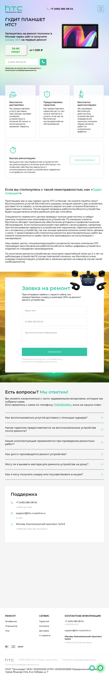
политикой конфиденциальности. (21, 70)
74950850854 (63, 404)
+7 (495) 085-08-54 (74, 621)
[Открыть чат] (92, 668)
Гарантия (44, 621)
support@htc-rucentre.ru (78, 630)
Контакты (44, 626)
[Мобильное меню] (101, 9)
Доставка (44, 631)
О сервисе (44, 635)
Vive (7, 631)
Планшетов (11, 626)
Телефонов (11, 621)
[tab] (54, 514)
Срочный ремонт (85, 160)
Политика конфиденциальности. (79, 660)
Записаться (54, 351)
